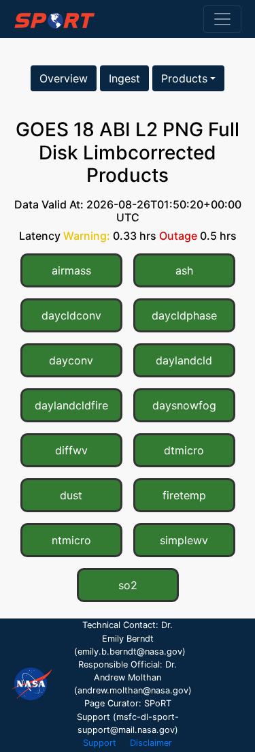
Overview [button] (63, 78)
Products (184, 78)
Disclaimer (151, 743)
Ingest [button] (124, 78)
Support (99, 743)
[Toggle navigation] (222, 19)
